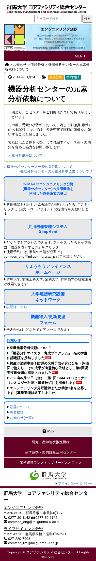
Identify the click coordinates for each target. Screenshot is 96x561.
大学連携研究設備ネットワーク (48, 296)
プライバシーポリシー (75, 483)
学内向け (72, 77)
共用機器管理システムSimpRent (48, 229)
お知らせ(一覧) (21, 418)
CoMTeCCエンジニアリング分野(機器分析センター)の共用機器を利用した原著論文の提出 (48, 188)
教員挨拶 (17, 412)
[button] (80, 56)
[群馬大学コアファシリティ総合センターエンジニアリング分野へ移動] (7, 65)
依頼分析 (55, 77)
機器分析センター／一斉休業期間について (39, 167)
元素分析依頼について (25, 155)
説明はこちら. (17, 307)
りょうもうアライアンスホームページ (48, 269)
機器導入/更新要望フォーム (48, 319)
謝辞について (20, 407)
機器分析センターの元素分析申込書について (55, 171)
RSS (50, 431)
